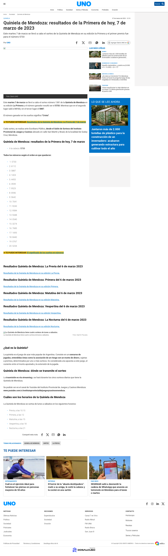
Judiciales (7, 532)
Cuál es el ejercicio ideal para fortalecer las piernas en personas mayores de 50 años (22, 487)
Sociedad (69, 10)
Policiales (105, 10)
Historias (51, 481)
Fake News (94, 481)
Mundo (104, 51)
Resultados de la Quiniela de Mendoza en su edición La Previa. (31, 273)
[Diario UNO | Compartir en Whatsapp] (96, 42)
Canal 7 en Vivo (91, 516)
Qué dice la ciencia (108, 73)
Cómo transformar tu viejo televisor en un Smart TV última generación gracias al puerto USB (115, 89)
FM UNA (88, 524)
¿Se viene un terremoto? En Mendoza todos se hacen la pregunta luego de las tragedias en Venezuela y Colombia (116, 78)
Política (60, 10)
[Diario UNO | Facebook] (146, 503)
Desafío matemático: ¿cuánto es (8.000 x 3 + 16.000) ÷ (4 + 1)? (116, 66)
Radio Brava (90, 528)
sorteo (46, 443)
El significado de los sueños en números (45, 252)
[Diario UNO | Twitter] (163, 503)
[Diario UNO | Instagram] (152, 503)
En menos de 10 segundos (109, 63)
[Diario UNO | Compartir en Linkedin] (103, 42)
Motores (129, 520)
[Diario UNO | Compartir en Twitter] (83, 42)
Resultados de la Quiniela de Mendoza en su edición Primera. (31, 286)
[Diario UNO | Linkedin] (157, 503)
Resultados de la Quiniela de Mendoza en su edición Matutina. (31, 299)
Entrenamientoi (11, 481)
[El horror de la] (66, 467)
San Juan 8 (89, 532)
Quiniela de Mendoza (31, 443)
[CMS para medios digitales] (84, 550)
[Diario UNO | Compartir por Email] (90, 42)
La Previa (56, 443)
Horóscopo (130, 515)
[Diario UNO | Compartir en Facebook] (76, 42)
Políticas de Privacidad (11, 543)
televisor (105, 85)
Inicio (52, 10)
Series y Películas (82, 10)
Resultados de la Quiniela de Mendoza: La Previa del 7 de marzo (56, 122)
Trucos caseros (132, 530)
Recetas (129, 525)
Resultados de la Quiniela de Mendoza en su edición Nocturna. (31, 326)
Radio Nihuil (90, 520)
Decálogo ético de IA (51, 543)
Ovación (115, 10)
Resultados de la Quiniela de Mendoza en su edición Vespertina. (32, 313)
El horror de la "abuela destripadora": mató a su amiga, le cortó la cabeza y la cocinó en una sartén (66, 487)
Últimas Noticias (10, 516)
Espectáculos (49, 516)
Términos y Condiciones (31, 543)
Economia (95, 10)
